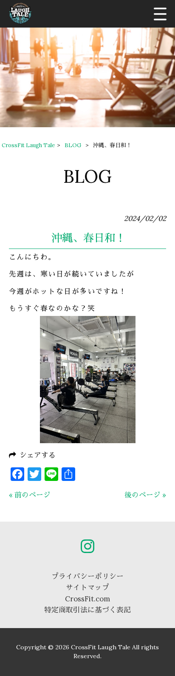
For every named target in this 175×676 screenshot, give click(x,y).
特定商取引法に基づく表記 (87, 610)
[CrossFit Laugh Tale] (20, 13)
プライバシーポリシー (87, 576)
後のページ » (145, 495)
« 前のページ (30, 495)
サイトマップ (87, 587)
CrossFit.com (87, 598)
